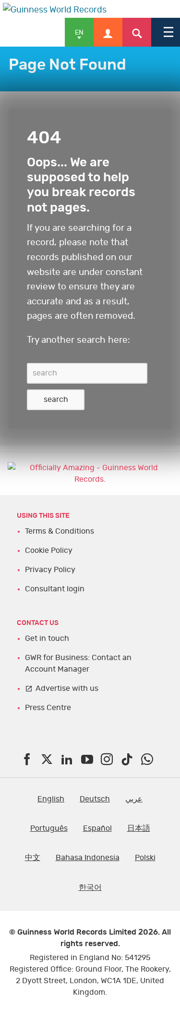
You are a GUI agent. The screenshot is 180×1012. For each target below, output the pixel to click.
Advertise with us (67, 688)
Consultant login (54, 589)
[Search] (136, 32)
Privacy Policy (50, 570)
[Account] (108, 32)
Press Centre (48, 708)
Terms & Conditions (59, 531)
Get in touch (47, 638)
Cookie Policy (48, 550)
